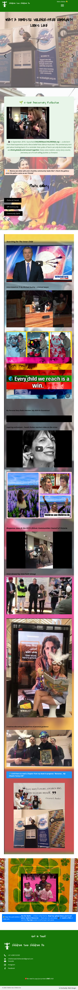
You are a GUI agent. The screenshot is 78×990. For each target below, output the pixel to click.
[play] (39, 83)
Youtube (11, 961)
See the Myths (26, 916)
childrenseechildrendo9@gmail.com (20, 959)
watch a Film (66, 918)
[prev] (5, 56)
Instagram (11, 965)
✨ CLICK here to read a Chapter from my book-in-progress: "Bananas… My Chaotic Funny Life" (37, 775)
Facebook (11, 968)
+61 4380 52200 (14, 955)
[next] (73, 56)
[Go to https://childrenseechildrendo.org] (23, 4)
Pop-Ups (30, 920)
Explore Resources (32, 918)
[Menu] (62, 5)
